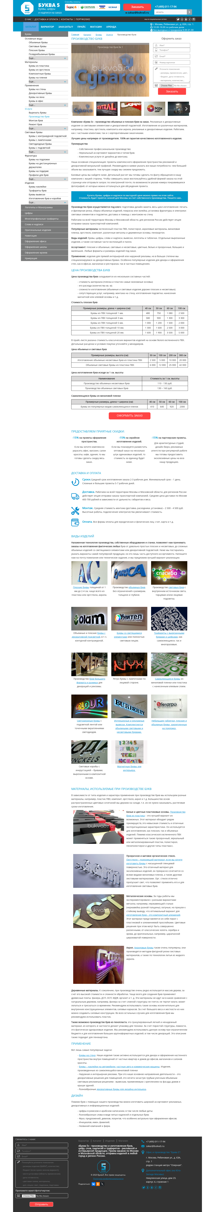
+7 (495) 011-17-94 (165, 6)
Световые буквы (37, 46)
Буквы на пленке (38, 77)
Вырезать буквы (37, 112)
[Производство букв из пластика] (98, 827)
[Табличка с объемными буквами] (169, 706)
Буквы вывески (37, 194)
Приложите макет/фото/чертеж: (32, 1190)
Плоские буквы (37, 50)
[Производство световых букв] (169, 573)
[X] (102, 1184)
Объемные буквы (38, 42)
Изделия (110, 1140)
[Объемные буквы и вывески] (129, 706)
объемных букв (137, 587)
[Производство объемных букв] (129, 573)
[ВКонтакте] (93, 1184)
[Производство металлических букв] (98, 911)
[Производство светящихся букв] (129, 618)
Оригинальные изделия (38, 229)
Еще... (32, 58)
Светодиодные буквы (40, 143)
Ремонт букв (35, 124)
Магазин (123, 1140)
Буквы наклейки (37, 186)
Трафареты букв (37, 190)
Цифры (29, 213)
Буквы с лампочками (40, 139)
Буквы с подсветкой (39, 147)
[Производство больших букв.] (89, 664)
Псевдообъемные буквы (42, 54)
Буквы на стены (37, 89)
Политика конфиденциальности (108, 1178)
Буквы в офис (36, 100)
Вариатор (83, 1140)
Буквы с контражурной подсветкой (48, 136)
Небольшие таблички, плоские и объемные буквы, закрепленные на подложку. (169, 724)
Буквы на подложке (39, 159)
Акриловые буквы (143, 947)
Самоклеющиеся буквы (167, 678)
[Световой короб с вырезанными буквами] (89, 752)
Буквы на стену (87, 1055)
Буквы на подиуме (39, 171)
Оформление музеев (36, 252)
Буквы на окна (36, 97)
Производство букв (39, 116)
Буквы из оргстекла (39, 69)
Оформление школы (36, 246)
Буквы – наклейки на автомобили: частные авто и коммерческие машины (119, 1066)
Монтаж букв (36, 120)
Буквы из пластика (39, 65)
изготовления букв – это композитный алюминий (153, 914)
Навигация (31, 235)
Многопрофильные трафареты (42, 218)
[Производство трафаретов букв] (169, 618)
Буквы (28, 34)
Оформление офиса (35, 241)
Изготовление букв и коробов (45, 198)
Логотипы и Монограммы (39, 207)
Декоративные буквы (40, 93)
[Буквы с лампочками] (129, 664)
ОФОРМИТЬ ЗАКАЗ (129, 415)
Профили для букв (38, 174)
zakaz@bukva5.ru (138, 12)
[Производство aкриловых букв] (98, 965)
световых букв (176, 587)
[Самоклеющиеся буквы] (169, 664)
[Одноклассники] (98, 1184)
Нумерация (31, 258)
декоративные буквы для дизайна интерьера (121, 1089)
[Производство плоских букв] (89, 573)
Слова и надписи (34, 224)
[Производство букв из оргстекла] (98, 871)
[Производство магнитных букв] (129, 752)
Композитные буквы (40, 73)
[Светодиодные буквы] (89, 706)
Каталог (97, 1140)
